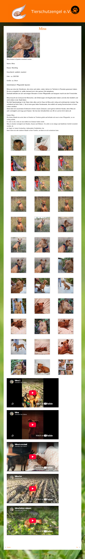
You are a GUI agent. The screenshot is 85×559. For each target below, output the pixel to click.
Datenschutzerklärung (46, 554)
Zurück (9, 547)
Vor (77, 547)
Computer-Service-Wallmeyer (48, 556)
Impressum (35, 554)
